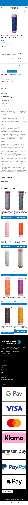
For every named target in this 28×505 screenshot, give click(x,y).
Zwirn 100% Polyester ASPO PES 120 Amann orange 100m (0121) (20, 327)
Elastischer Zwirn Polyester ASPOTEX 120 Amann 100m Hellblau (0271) (6, 270)
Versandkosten (4, 365)
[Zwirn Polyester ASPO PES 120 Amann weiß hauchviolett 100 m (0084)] (7, 200)
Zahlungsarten (4, 363)
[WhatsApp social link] (7, 88)
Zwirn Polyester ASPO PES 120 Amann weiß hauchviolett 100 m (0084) (7, 212)
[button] (7, 217)
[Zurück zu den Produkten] (24, 12)
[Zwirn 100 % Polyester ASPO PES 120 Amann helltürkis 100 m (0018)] (20, 200)
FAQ (2, 367)
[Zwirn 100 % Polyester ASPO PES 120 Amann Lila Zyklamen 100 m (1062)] (20, 287)
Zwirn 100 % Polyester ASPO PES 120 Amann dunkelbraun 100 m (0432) (7, 327)
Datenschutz (3, 377)
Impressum (3, 384)
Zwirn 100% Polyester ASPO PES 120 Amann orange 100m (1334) (7, 299)
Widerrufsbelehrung (5, 375)
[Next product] (26, 12)
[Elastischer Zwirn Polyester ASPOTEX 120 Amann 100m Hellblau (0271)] (7, 258)
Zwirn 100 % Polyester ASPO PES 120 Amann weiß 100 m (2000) (20, 270)
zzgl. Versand (8, 44)
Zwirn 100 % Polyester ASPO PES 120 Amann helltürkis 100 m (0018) (20, 212)
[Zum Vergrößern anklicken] (3, 31)
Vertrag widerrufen (7, 491)
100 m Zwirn (7, 83)
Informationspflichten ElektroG (7, 379)
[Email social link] (6, 88)
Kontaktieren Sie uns (5, 369)
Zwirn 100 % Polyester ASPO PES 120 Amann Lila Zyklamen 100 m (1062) (20, 299)
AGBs (2, 381)
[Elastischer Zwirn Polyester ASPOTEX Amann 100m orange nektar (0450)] (20, 229)
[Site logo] (14, 7)
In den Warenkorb (12, 71)
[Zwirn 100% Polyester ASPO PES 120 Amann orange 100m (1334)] (7, 287)
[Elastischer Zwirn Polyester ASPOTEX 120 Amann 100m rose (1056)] (7, 229)
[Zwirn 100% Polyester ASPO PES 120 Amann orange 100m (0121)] (20, 316)
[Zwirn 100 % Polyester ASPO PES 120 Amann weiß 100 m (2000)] (20, 258)
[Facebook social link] (4, 88)
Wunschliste (3, 360)
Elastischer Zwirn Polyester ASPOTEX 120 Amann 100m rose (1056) (6, 241)
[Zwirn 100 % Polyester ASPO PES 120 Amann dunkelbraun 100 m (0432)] (7, 316)
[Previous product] (23, 12)
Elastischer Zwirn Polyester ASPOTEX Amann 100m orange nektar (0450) (20, 241)
